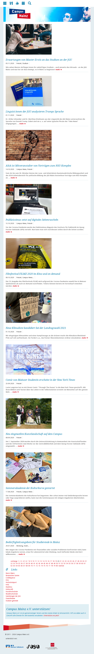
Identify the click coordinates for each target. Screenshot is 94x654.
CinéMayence (10, 578)
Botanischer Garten (12, 575)
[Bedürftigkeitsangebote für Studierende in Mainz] (46, 521)
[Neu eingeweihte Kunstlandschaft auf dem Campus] (46, 413)
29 (81, 561)
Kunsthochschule (12, 591)
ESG (7, 580)
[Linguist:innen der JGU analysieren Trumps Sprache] (46, 90)
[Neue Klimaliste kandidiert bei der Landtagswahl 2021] (46, 307)
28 (78, 561)
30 (83, 561)
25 (71, 561)
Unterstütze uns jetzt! (51, 615)
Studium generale (12, 601)
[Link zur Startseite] (21, 14)
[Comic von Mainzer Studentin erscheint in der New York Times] (46, 359)
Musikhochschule (12, 594)
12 (38, 561)
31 (86, 561)
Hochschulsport (11, 582)
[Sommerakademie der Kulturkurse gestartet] (46, 467)
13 (41, 561)
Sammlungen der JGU (13, 596)
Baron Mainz (10, 573)
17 (51, 561)
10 (33, 561)
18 (53, 561)
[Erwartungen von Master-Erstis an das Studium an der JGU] (46, 39)
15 (46, 561)
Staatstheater (10, 598)
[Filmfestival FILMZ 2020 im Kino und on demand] (46, 253)
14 (43, 561)
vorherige (14, 561)
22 (63, 561)
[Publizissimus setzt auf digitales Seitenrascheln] (46, 199)
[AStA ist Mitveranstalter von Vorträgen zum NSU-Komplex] (46, 144)
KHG (7, 585)
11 (36, 561)
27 (76, 561)
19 (56, 561)
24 (68, 561)
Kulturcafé (9, 589)
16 (48, 561)
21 (61, 561)
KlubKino (9, 587)
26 (73, 561)
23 (66, 561)
